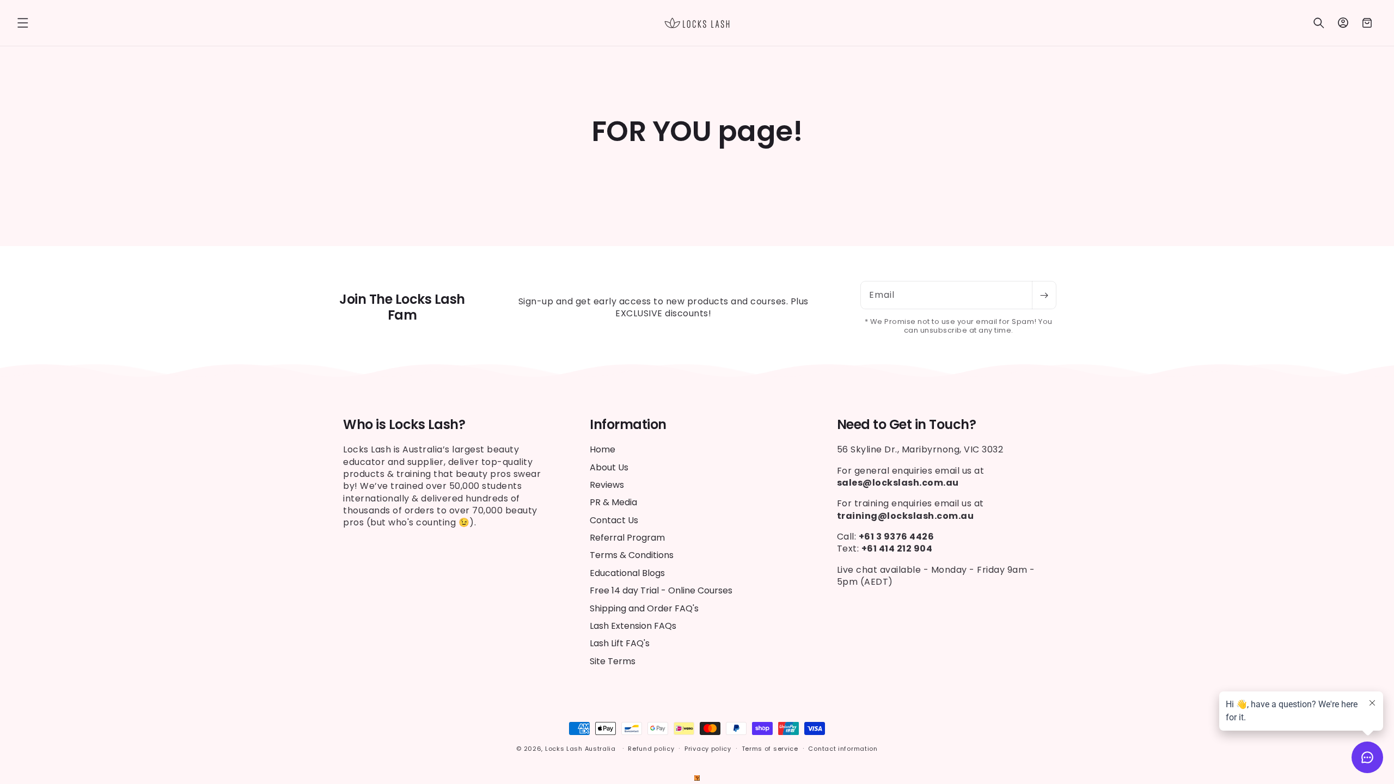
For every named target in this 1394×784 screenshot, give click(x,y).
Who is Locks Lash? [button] (404, 425)
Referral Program (627, 537)
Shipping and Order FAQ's (644, 608)
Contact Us (614, 520)
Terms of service (770, 748)
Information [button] (628, 425)
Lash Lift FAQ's (620, 643)
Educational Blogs (627, 573)
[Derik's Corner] (697, 777)
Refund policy (651, 748)
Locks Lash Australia (581, 748)
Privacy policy (707, 748)
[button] (23, 23)
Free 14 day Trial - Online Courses (661, 590)
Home (602, 450)
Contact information (842, 748)
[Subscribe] (1044, 295)
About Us (609, 467)
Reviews (607, 485)
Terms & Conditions (632, 555)
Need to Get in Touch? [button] (906, 425)
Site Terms (612, 661)
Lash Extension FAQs (633, 626)
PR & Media (613, 502)
